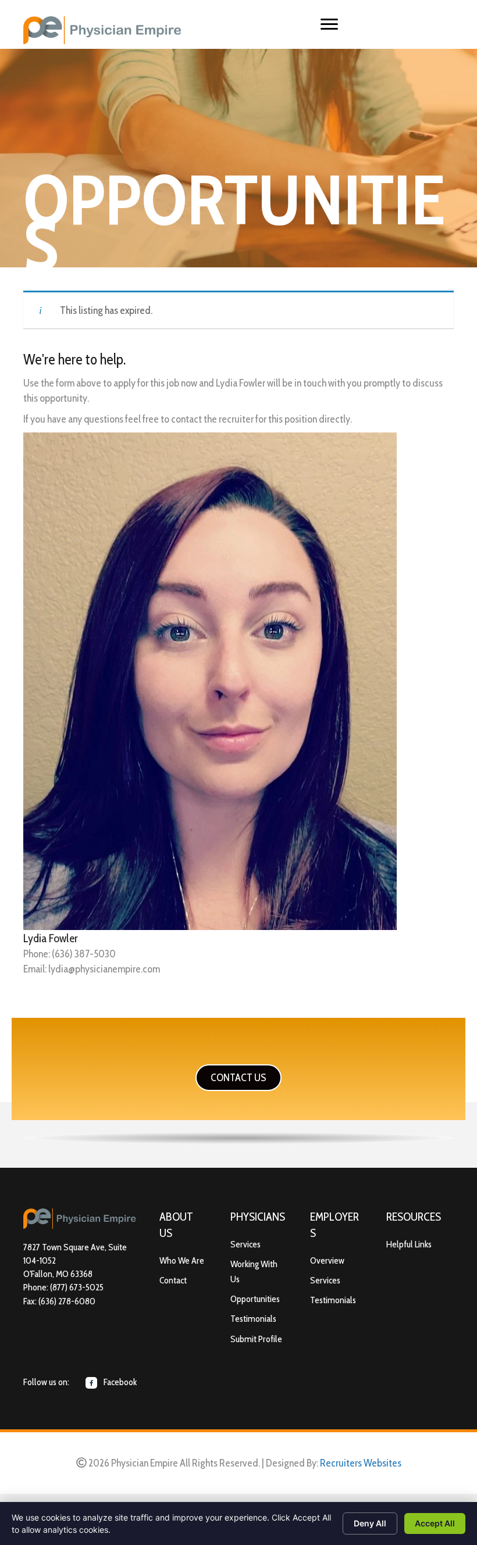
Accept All (435, 1523)
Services (245, 1244)
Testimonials (253, 1318)
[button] (238, 1077)
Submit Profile (256, 1338)
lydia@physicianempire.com (104, 969)
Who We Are (181, 1260)
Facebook (119, 1381)
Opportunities (255, 1298)
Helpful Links (409, 1244)
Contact (173, 1280)
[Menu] (329, 24)
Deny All (370, 1523)
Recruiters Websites (360, 1463)
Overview (327, 1260)
